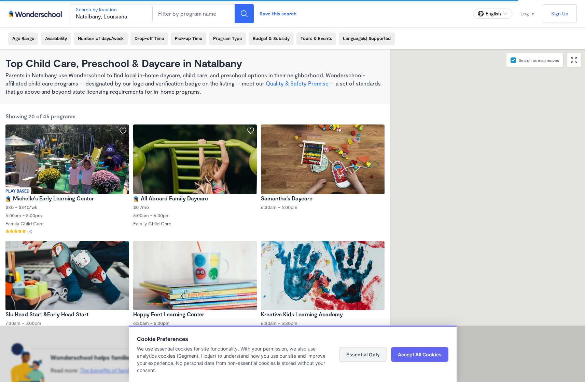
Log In (527, 13)
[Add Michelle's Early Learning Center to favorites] (123, 131)
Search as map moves (539, 60)
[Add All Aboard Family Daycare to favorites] (251, 131)
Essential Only (363, 354)
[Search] (244, 13)
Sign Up (559, 13)
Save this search (278, 13)
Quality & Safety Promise (297, 83)
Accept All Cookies (420, 354)
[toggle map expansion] (574, 60)
